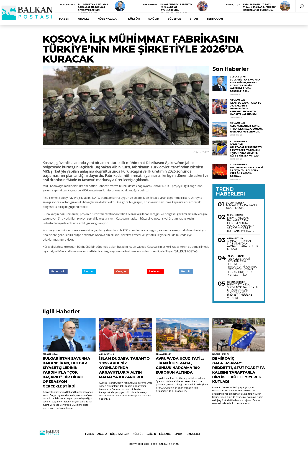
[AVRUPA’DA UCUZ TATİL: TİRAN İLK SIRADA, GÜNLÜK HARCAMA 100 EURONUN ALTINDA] (285, 6)
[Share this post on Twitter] (89, 271)
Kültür (134, 18)
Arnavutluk (150, 4)
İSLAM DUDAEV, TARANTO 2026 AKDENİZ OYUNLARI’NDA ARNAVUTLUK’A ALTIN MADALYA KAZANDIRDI (176, 10)
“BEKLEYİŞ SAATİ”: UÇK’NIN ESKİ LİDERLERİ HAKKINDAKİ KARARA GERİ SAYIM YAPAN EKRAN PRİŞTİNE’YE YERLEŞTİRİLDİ (242, 266)
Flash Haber (235, 215)
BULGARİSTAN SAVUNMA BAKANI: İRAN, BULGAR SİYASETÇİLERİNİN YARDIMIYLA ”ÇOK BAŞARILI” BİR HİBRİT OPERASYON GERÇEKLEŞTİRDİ (66, 372)
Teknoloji (214, 18)
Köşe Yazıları (108, 18)
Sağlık (153, 18)
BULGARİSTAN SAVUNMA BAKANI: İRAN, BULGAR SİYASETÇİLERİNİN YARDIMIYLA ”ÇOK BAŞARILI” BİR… (93, 10)
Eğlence (174, 18)
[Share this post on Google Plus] (121, 271)
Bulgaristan (67, 4)
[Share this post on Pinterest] (155, 271)
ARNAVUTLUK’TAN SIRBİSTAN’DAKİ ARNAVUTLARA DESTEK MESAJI (242, 245)
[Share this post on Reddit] (186, 271)
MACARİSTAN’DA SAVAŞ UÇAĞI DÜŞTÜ (241, 206)
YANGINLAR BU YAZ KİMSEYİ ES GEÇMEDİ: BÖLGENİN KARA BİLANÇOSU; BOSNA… (246, 171)
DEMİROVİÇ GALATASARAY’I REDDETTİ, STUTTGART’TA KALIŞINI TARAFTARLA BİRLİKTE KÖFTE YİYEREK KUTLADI (246, 150)
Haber (64, 18)
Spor (194, 18)
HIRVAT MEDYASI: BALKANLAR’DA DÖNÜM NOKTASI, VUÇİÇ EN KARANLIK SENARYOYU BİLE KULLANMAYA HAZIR (241, 225)
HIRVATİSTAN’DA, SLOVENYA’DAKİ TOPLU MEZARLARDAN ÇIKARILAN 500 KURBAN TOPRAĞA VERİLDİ (242, 291)
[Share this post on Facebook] (58, 271)
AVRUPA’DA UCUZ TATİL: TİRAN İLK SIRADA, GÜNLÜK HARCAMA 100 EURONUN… (259, 7)
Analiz (83, 18)
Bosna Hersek (238, 141)
